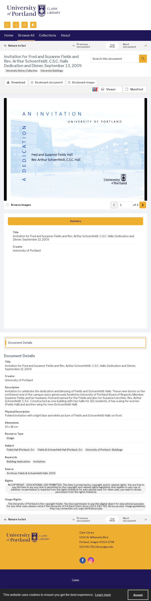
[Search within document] (143, 59)
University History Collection (21, 70)
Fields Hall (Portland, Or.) (20, 449)
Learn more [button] (103, 594)
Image (10, 438)
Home (8, 35)
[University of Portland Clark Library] (33, 11)
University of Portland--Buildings (104, 449)
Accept (138, 594)
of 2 (135, 204)
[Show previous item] (114, 205)
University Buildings (52, 70)
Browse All (26, 35)
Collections (47, 35)
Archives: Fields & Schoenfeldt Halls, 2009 (31, 473)
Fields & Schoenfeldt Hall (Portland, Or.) (60, 449)
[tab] (75, 221)
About (65, 35)
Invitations (39, 461)
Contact (75, 580)
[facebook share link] (82, 560)
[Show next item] (142, 205)
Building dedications (18, 461)
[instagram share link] (91, 560)
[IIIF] (95, 89)
